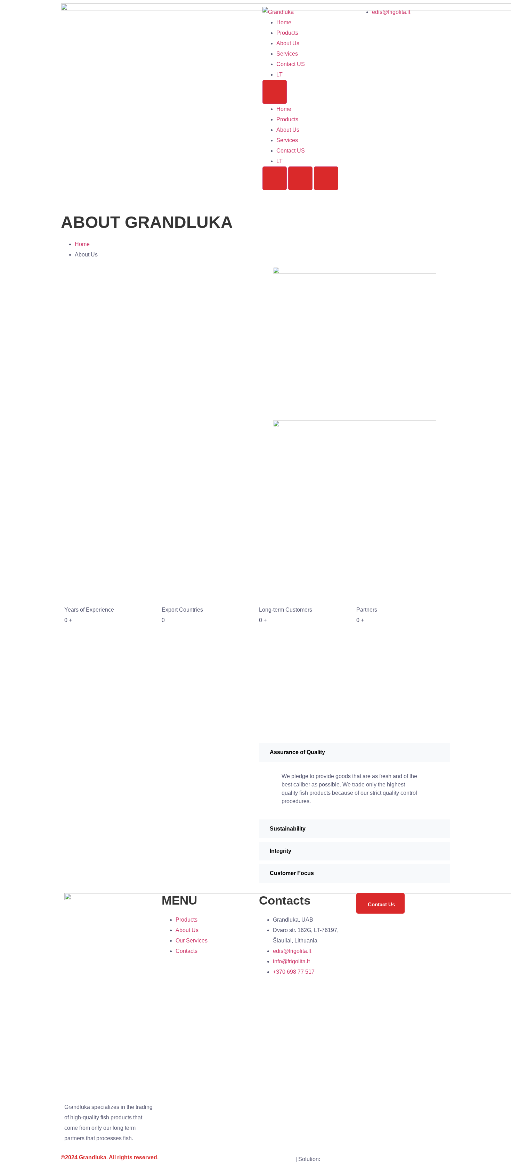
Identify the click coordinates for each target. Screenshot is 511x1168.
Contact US (290, 64)
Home (283, 22)
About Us (287, 43)
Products (287, 33)
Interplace (334, 1159)
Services (287, 54)
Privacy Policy (276, 1159)
